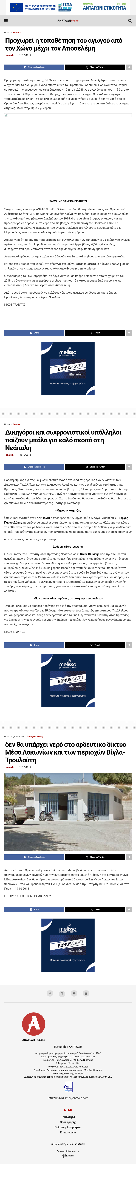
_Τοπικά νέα (18, 736)
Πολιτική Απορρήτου (68, 1127)
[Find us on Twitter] (62, 994)
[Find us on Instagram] (86, 993)
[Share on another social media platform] (129, 67)
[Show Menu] (6, 20)
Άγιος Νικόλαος (35, 736)
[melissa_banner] (68, 394)
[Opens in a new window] (68, 1158)
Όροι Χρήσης (68, 1122)
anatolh (9, 55)
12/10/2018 (25, 55)
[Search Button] (130, 20)
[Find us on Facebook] (50, 993)
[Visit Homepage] (68, 20)
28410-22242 (74, 1063)
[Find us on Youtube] (74, 993)
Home (7, 32)
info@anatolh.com (76, 1098)
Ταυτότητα (68, 1117)
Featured (17, 32)
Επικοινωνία (68, 1132)
